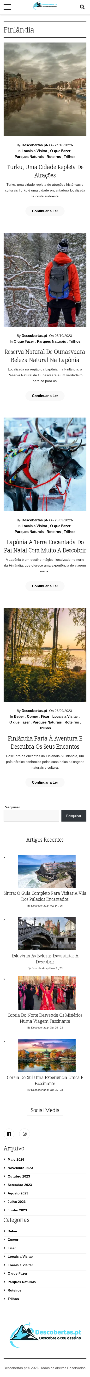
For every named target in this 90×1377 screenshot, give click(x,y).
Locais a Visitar (34, 151)
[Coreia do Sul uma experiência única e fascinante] (46, 1057)
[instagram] (24, 1134)
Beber (19, 716)
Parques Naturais (29, 157)
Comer (32, 716)
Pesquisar (12, 807)
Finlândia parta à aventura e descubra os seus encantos (45, 742)
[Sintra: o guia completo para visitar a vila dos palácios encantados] (46, 872)
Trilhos (69, 157)
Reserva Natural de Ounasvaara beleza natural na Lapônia (45, 356)
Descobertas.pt (34, 145)
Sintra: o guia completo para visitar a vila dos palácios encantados (45, 896)
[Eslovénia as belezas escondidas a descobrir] (46, 935)
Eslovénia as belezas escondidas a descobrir (45, 959)
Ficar (45, 716)
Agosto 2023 (18, 1193)
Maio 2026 (16, 1159)
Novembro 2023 (20, 1168)
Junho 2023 (17, 1210)
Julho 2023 (17, 1202)
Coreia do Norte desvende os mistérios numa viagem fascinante (45, 1018)
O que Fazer (60, 151)
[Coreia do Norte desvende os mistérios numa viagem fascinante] (46, 994)
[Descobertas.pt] (45, 3)
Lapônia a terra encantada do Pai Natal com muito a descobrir (45, 546)
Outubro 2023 (19, 1176)
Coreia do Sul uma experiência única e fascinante (45, 1080)
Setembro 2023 (20, 1185)
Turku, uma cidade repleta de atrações (45, 171)
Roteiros (54, 157)
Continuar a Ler (45, 211)
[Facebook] (9, 1134)
